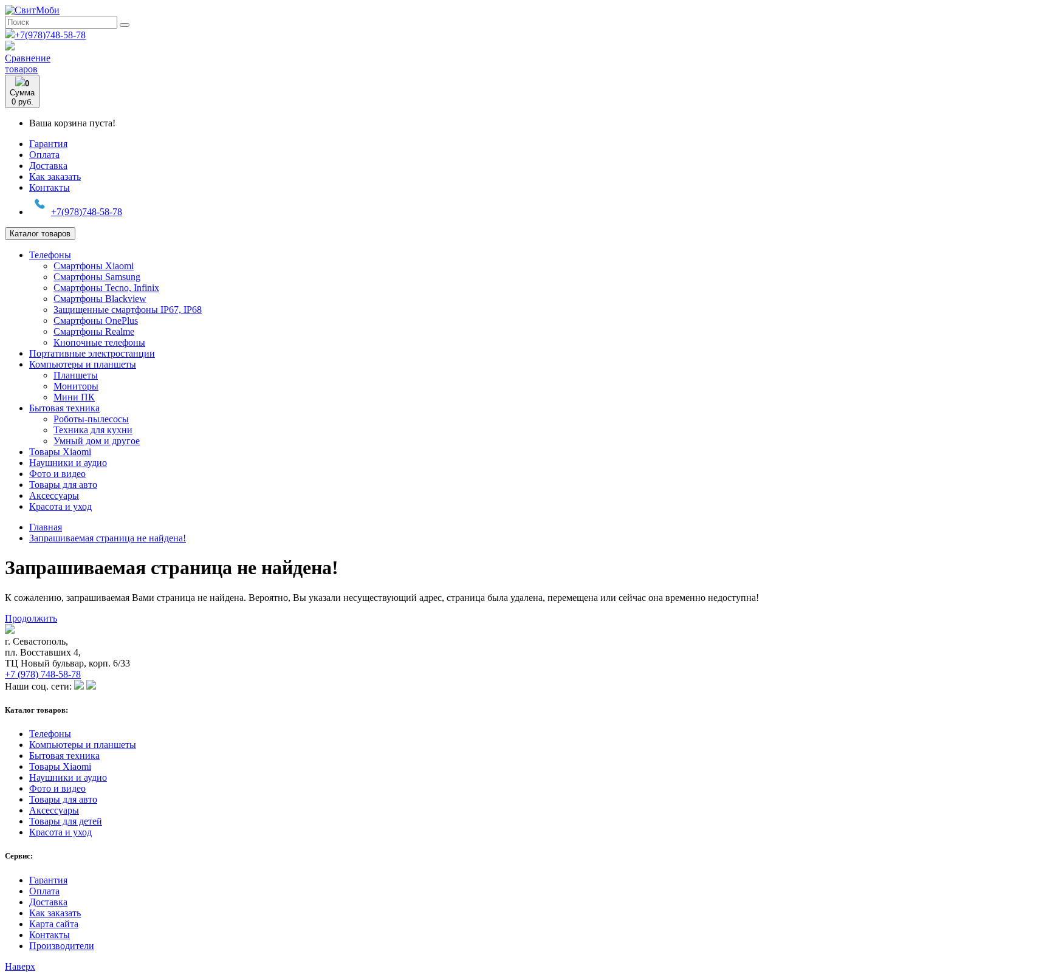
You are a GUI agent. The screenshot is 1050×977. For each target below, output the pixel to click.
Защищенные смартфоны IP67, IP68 (127, 309)
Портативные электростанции (92, 353)
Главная (45, 527)
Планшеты (75, 375)
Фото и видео (57, 473)
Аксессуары (54, 495)
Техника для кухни (92, 430)
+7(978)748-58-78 (50, 35)
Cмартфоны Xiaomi (93, 266)
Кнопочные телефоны (99, 342)
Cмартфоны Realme (93, 331)
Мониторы (75, 386)
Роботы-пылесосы (91, 419)
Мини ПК (74, 397)
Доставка (48, 165)
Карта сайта (53, 924)
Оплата (44, 154)
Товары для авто (63, 484)
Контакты (49, 187)
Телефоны (50, 255)
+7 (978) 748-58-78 (43, 674)
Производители (61, 946)
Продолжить (31, 618)
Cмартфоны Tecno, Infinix (106, 288)
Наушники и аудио (68, 463)
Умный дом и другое (96, 441)
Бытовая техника (64, 408)
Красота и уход (60, 506)
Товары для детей (65, 821)
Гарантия (48, 144)
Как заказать (55, 176)
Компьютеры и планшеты (82, 364)
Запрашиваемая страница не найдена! (107, 538)
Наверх (20, 966)
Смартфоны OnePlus (95, 320)
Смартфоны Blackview (99, 298)
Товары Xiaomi (60, 452)
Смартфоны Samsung (96, 277)
